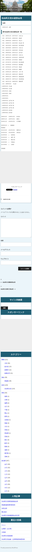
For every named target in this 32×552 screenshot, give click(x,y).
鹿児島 (7, 453)
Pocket (15, 189)
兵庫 (6, 399)
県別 (3, 393)
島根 (6, 446)
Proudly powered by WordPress (9, 547)
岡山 (6, 413)
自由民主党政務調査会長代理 (10, 515)
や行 (6, 487)
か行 (6, 467)
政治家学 (5, 2)
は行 (6, 481)
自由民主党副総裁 (7, 535)
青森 (6, 423)
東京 (6, 440)
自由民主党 (5, 199)
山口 (6, 406)
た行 (6, 474)
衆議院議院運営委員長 (8, 505)
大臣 (6, 363)
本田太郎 (4, 508)
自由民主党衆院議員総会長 (10, 501)
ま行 (6, 484)
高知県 (7, 433)
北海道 (7, 420)
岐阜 (6, 443)
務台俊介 (4, 512)
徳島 (6, 396)
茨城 (6, 430)
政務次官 (7, 373)
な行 (6, 477)
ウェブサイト (5, 259)
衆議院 (7, 381)
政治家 (4, 460)
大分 (6, 426)
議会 (3, 377)
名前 (2, 240)
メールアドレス (5, 249)
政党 (9, 199)
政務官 (7, 370)
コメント (3, 216)
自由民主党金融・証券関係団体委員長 (13, 539)
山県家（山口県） (7, 528)
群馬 (6, 416)
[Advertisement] (16, 167)
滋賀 (6, 450)
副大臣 (7, 366)
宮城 (6, 436)
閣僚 (3, 359)
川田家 (4, 532)
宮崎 (6, 456)
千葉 (6, 409)
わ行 (6, 491)
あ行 (6, 464)
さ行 (6, 471)
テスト (4, 525)
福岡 (6, 403)
